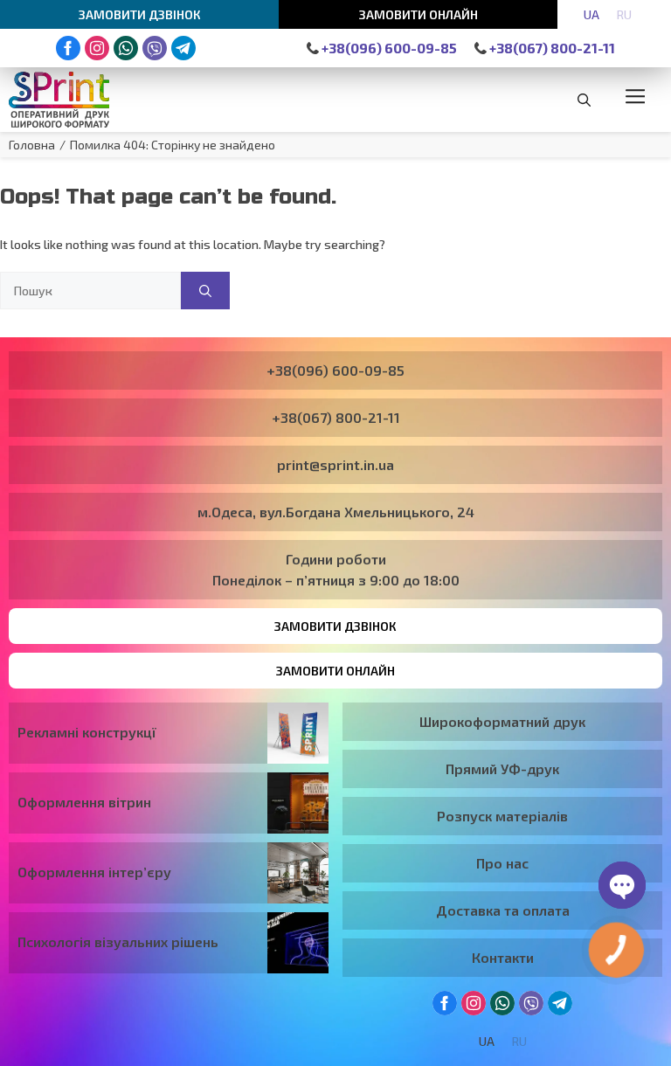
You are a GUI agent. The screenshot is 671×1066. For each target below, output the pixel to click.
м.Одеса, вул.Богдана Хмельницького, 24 (335, 511)
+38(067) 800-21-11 (551, 47)
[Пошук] (205, 290)
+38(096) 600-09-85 (388, 47)
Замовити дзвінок (140, 14)
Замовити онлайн (418, 14)
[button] (584, 99)
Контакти (503, 957)
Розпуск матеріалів (502, 815)
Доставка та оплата (503, 910)
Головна (32, 144)
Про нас (502, 863)
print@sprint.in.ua (335, 464)
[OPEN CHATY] (622, 885)
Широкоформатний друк (502, 721)
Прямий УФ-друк (502, 768)
